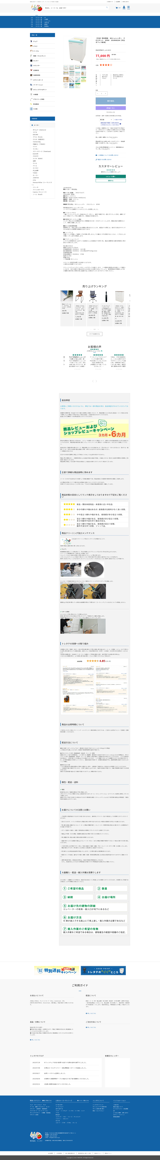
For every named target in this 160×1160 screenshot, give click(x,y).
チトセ (35, 163)
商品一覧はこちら (47, 1100)
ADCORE (35, 135)
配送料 (101, 59)
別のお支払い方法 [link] (111, 112)
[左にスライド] (91, 329)
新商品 (46, 24)
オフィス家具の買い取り (98, 1108)
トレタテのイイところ (98, 1104)
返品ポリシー (98, 1153)
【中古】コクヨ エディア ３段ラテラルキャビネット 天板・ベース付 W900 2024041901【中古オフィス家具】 (119, 310)
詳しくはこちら (92, 1013)
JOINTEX (36, 178)
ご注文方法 (116, 1104)
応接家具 (38, 1108)
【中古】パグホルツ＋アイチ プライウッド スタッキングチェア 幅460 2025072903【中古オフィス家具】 (79, 310)
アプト (57, 1112)
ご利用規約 (59, 1153)
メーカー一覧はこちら (83, 1100)
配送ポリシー (108, 1153)
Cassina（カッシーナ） (40, 192)
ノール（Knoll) (37, 194)
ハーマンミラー (59, 1104)
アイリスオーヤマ (38, 190)
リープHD (77, 1110)
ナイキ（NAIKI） (38, 158)
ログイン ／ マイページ (118, 1114)
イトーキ (35, 187)
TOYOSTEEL (37, 142)
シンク (83, 1110)
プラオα (69, 1122)
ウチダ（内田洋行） (39, 139)
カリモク (35, 168)
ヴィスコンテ (77, 1116)
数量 (97, 90)
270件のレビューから (93, 351)
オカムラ (58, 1114)
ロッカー (48, 1106)
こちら (113, 137)
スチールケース (59, 1108)
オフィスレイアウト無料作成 (99, 1106)
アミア (57, 1110)
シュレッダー (47, 21)
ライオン (35, 149)
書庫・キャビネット (40, 1106)
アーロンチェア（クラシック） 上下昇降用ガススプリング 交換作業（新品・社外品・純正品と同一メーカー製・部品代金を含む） (106, 311)
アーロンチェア (59, 1106)
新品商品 (48, 1112)
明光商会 (46, 26)
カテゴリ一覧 (39, 17)
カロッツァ (65, 1118)
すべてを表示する (94, 334)
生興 (34, 161)
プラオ (63, 1122)
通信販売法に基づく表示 (84, 1153)
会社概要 (118, 1)
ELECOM (35, 154)
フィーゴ (70, 1116)
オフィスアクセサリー (35, 1112)
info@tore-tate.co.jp (54, 1137)
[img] (94, 349)
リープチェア (64, 1110)
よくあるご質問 (117, 1112)
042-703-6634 (53, 1134)
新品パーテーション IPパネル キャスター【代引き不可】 (66, 306)
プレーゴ (75, 1122)
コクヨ (35, 132)
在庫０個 (46, 22)
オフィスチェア (38, 1104)
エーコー (35, 175)
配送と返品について (118, 1106)
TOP (32, 17)
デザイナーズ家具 (34, 1114)
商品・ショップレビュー (98, 1110)
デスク (44, 1104)
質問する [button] (111, 181)
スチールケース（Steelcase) (42, 151)
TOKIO (35, 173)
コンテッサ (58, 1116)
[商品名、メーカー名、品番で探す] (107, 7)
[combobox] (76, 8)
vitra (34, 180)
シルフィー (58, 1118)
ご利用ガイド (110, 1)
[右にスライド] (98, 329)
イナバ (35, 146)
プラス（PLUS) (37, 137)
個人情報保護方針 (70, 1153)
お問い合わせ (125, 1)
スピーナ (58, 1122)
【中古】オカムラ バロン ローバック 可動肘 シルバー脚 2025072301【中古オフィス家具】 (93, 309)
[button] (120, 124)
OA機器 (46, 19)
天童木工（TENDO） (39, 144)
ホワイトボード (33, 1110)
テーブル (32, 1106)
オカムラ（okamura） (40, 130)
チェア (31, 1104)
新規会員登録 (116, 1116)
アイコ (35, 166)
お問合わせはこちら (67, 451)
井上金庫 (35, 170)
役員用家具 (44, 1108)
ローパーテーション (43, 1110)
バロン (64, 1116)
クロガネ (35, 156)
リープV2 (71, 1110)
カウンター (32, 1108)
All (45, 17)
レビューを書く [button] (111, 176)
